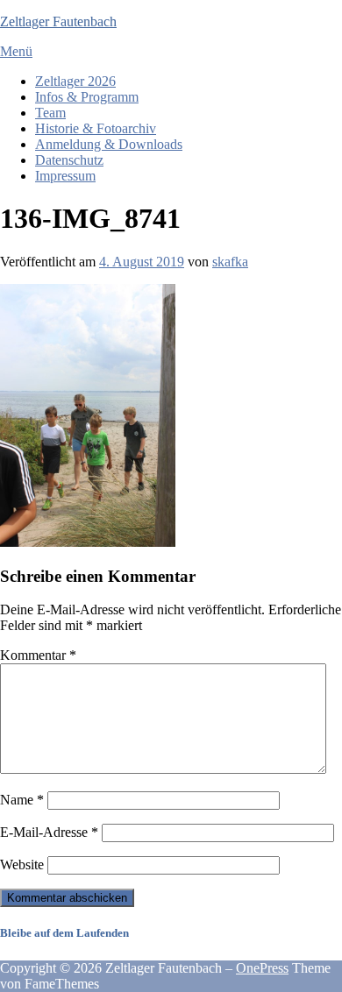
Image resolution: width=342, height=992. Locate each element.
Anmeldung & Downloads (108, 144)
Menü (16, 51)
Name (22, 799)
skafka (230, 261)
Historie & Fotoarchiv (95, 128)
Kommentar (38, 655)
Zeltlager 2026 (75, 81)
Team (50, 112)
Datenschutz (69, 159)
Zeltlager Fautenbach (58, 21)
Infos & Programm (87, 96)
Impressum (65, 175)
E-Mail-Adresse (49, 832)
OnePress (262, 967)
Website (22, 864)
